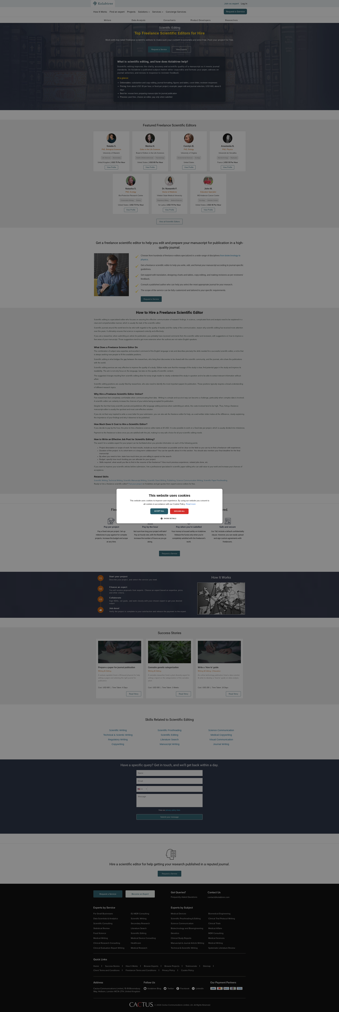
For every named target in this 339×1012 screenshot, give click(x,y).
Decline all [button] (179, 511)
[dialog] (169, 506)
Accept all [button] (159, 511)
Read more (191, 504)
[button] (169, 518)
